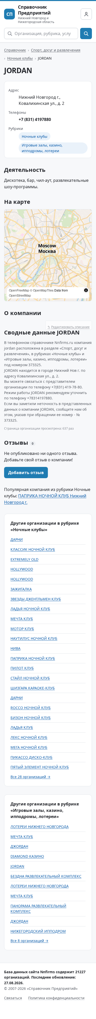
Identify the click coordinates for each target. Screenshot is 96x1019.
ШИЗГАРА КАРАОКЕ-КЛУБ (32, 688)
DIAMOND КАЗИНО (27, 856)
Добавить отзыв (26, 472)
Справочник (15, 50)
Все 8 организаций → (29, 940)
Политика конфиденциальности (56, 997)
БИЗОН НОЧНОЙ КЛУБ (30, 717)
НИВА (15, 648)
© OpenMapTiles (42, 290)
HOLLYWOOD (21, 569)
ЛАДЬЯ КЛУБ (21, 727)
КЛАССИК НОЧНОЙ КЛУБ (32, 549)
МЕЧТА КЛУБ (21, 618)
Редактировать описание (69, 327)
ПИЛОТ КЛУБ (22, 668)
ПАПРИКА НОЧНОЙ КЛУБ (32, 658)
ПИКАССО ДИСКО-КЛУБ (31, 757)
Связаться (13, 997)
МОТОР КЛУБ (22, 628)
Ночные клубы (20, 58)
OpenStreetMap (20, 295)
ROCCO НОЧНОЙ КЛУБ (30, 707)
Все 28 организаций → (30, 776)
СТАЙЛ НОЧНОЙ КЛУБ (30, 678)
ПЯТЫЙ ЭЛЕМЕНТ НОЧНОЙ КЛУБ (39, 767)
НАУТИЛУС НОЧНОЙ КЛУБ (33, 638)
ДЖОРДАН (19, 846)
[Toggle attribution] (86, 290)
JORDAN (17, 866)
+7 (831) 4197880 (35, 119)
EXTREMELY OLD (24, 559)
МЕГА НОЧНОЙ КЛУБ (28, 747)
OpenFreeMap (19, 290)
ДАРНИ (16, 539)
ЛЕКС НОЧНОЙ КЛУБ (28, 737)
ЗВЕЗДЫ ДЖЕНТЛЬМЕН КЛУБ (35, 599)
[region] (48, 255)
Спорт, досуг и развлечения (55, 50)
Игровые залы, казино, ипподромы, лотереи (42, 148)
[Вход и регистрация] (86, 14)
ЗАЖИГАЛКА (21, 589)
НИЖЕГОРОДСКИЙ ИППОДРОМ (38, 931)
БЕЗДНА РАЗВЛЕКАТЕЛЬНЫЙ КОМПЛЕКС (45, 876)
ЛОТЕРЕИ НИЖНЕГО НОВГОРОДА (39, 826)
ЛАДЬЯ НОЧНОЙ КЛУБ (30, 608)
